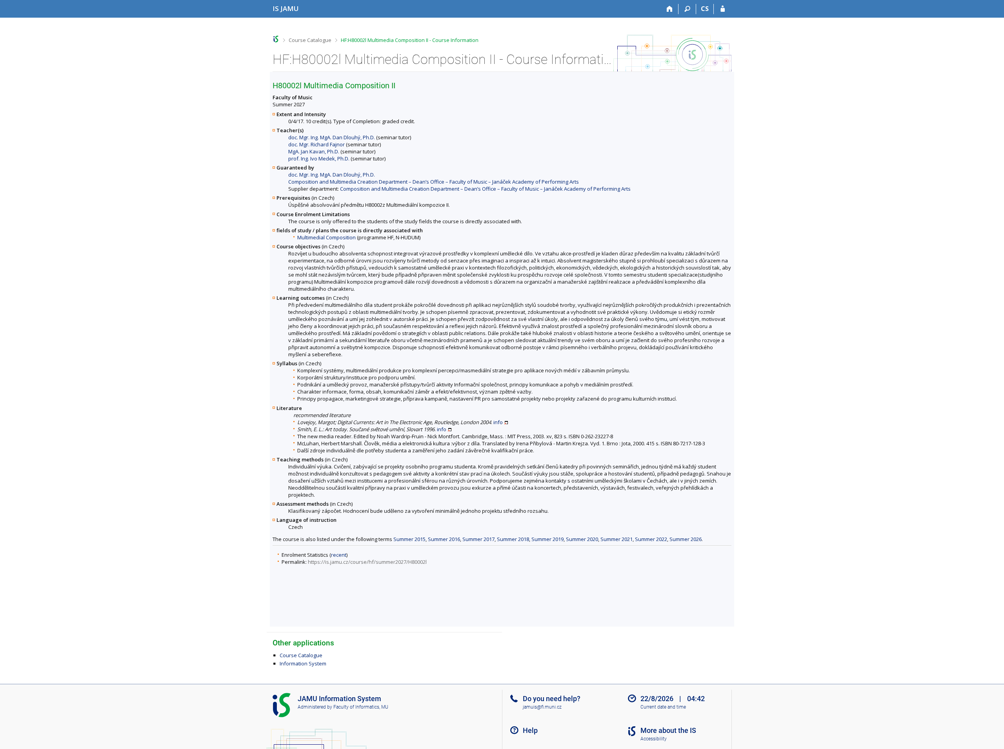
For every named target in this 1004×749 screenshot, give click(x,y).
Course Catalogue (310, 40)
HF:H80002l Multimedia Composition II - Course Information (409, 40)
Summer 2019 (547, 539)
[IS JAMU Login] (722, 9)
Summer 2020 (582, 539)
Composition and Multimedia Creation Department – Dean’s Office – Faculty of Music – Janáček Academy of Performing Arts (433, 181)
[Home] (669, 9)
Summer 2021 (616, 539)
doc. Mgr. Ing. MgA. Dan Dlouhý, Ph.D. (331, 137)
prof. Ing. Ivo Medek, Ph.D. (318, 158)
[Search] (687, 9)
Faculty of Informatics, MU (360, 707)
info (498, 422)
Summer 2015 (409, 539)
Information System (303, 663)
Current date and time (663, 707)
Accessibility (653, 739)
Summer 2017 (478, 539)
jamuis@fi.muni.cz (542, 707)
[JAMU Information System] (276, 39)
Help (530, 730)
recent (338, 554)
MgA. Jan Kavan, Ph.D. (313, 151)
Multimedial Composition (326, 237)
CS (705, 8)
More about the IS (668, 730)
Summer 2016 (444, 539)
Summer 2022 (651, 539)
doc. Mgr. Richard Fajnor (316, 144)
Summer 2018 (513, 539)
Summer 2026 (685, 539)
